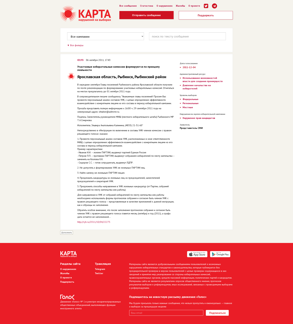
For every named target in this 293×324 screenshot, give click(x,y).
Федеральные (190, 99)
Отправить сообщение (146, 15)
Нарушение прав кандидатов (199, 118)
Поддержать (206, 15)
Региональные (191, 103)
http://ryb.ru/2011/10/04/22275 (93, 221)
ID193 (80, 60)
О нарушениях (164, 5)
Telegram (100, 269)
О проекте (194, 5)
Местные (188, 107)
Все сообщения (128, 5)
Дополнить (66, 232)
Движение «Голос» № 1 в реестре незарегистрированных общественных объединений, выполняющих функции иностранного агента (90, 305)
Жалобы (180, 5)
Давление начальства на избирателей (197, 87)
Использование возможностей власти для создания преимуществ (202, 79)
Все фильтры (76, 45)
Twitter (99, 273)
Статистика (146, 5)
